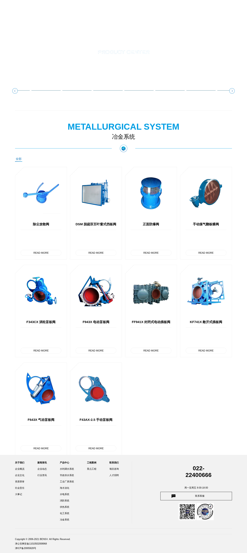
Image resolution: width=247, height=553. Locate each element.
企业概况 (19, 469)
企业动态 (42, 469)
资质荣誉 (19, 481)
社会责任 (19, 488)
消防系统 (64, 500)
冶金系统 (64, 519)
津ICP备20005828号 (25, 548)
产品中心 (64, 462)
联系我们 (114, 462)
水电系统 (64, 494)
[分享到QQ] (210, 6)
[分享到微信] (214, 6)
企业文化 (19, 475)
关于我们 (19, 462)
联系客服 (200, 496)
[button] (15, 91)
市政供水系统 (67, 475)
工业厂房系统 (67, 481)
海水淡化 (64, 488)
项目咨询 (114, 469)
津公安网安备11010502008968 (31, 543)
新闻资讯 (42, 462)
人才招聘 (114, 475)
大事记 (18, 494)
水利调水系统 (67, 469)
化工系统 (64, 513)
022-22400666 (199, 471)
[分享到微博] (219, 6)
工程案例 (91, 462)
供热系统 (64, 507)
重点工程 (91, 469)
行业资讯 (42, 475)
